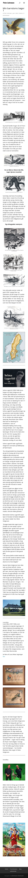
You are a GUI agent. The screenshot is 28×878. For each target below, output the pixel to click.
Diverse (21, 13)
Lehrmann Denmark (17, 876)
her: (4, 656)
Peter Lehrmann (8, 13)
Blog (20, 869)
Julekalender (13, 871)
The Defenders (13, 869)
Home (6, 869)
